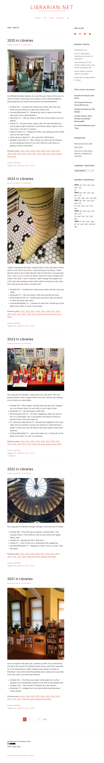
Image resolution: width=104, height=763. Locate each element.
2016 (9, 154)
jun (80, 187)
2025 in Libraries (20, 40)
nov (91, 198)
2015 (14, 154)
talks (51, 18)
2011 (34, 154)
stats (27, 165)
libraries (17, 163)
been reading (87, 90)
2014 (19, 154)
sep (83, 198)
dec (95, 198)
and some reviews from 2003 (49, 444)
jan (81, 185)
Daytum (19, 276)
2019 (48, 151)
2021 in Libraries (20, 579)
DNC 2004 (78, 147)
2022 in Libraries (20, 469)
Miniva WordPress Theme (25, 755)
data (14, 165)
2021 (38, 151)
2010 (39, 154)
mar (88, 185)
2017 (58, 151)
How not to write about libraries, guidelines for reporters (83, 153)
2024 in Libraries (20, 179)
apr (93, 185)
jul (75, 190)
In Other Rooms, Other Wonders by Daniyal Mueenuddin (83, 118)
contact (60, 18)
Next (45, 719)
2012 (29, 154)
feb (84, 185)
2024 (22, 151)
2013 (24, 154)
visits (32, 165)
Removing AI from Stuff (83, 144)
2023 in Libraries (20, 339)
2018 (53, 151)
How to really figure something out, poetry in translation (83, 56)
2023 (27, 151)
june (92, 221)
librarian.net (52, 7)
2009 (44, 154)
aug (78, 198)
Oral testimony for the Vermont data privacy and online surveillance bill (84, 65)
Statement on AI (80, 50)
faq (45, 18)
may (76, 187)
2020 (43, 151)
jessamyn (27, 45)
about (38, 18)
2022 (33, 151)
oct (87, 198)
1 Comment (11, 456)
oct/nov (92, 224)
